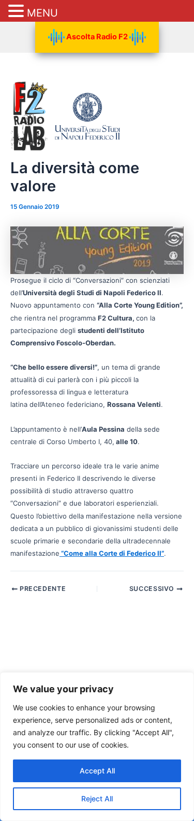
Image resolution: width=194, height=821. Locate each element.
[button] (17, 12)
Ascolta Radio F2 (97, 36)
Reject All (97, 798)
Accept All (97, 770)
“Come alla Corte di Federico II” (111, 553)
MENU (42, 13)
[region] (97, 746)
